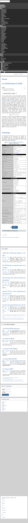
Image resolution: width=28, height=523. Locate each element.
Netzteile (2, 41)
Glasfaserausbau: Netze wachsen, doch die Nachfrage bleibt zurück (13, 319)
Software (2, 52)
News (1, 8)
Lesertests (2, 60)
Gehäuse (2, 14)
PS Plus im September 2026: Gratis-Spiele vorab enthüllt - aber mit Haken (14, 316)
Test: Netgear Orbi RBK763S (8, 338)
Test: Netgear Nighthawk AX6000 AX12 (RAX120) (10, 377)
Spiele (2, 50)
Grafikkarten (3, 15)
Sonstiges (2, 49)
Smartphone (3, 35)
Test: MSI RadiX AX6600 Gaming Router (11, 328)
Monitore (2, 19)
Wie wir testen (3, 58)
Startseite (2, 7)
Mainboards (3, 20)
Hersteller (2, 62)
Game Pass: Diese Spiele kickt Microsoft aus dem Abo (13, 305)
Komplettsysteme (4, 36)
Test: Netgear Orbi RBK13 (7, 369)
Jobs (2, 57)
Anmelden (5, 234)
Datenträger (3, 31)
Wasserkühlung (3, 47)
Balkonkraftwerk (3, 11)
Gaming (2, 17)
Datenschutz (4, 510)
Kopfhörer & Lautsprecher (5, 18)
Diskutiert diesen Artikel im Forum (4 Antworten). (11, 237)
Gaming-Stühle (3, 16)
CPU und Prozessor (4, 22)
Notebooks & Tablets (4, 48)
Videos (1, 70)
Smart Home (3, 24)
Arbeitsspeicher (3, 10)
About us (2, 56)
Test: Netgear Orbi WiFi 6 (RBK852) (9, 349)
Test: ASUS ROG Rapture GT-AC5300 (12, 83)
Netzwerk (2, 42)
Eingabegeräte (3, 12)
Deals (1, 25)
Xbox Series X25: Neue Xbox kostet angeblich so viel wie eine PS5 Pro (13, 314)
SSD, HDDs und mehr (4, 23)
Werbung (2, 59)
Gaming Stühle (3, 33)
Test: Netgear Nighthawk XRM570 (9, 359)
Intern (1, 55)
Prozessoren (3, 43)
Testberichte (3, 26)
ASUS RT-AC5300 (5, 100)
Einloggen (16, 74)
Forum (1, 54)
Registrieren (21, 74)
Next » (14, 227)
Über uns (3, 501)
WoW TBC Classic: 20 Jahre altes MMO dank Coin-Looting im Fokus (13, 318)
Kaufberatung (3, 38)
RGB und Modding (4, 44)
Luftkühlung (3, 45)
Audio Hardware (3, 9)
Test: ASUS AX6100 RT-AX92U (7, 378)
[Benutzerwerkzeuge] (24, 88)
